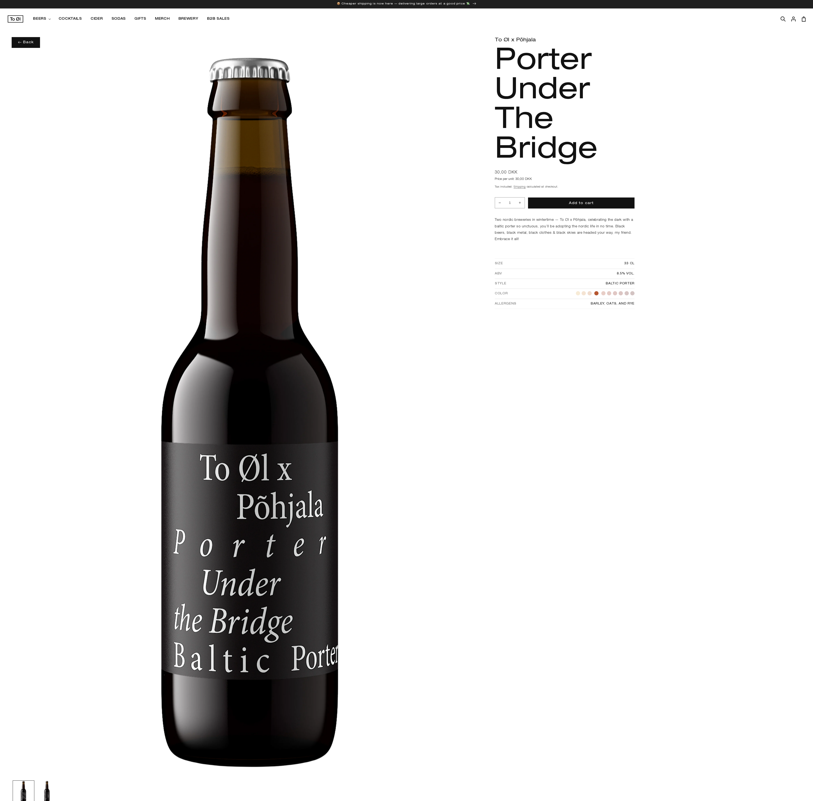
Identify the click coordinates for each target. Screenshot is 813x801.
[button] (41, 19)
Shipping (520, 187)
